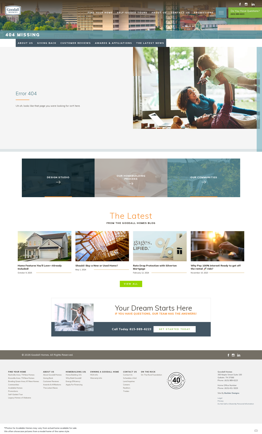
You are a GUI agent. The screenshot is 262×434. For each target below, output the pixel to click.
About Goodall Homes (52, 375)
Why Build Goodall (73, 378)
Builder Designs (231, 393)
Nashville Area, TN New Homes (21, 375)
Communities (13, 385)
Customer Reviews (75, 43)
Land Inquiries (129, 381)
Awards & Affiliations (113, 43)
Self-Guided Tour (15, 394)
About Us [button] (159, 12)
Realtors (126, 388)
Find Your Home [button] (100, 12)
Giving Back (46, 43)
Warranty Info (96, 378)
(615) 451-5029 (231, 388)
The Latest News (150, 43)
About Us (25, 43)
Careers (126, 385)
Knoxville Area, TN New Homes (21, 378)
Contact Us (128, 375)
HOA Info (94, 375)
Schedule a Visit (130, 378)
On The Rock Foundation (151, 375)
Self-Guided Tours (132, 12)
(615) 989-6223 (231, 380)
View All (131, 284)
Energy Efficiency (73, 381)
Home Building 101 (74, 375)
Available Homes (15, 388)
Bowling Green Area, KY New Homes (23, 381)
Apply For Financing (74, 385)
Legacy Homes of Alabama (19, 398)
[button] (221, 12)
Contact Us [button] (180, 12)
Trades (126, 391)
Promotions (204, 12)
